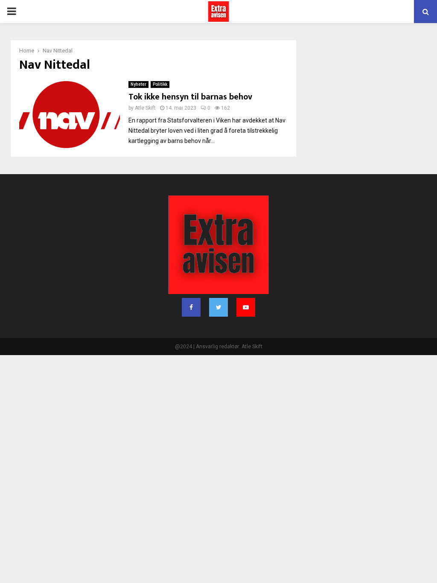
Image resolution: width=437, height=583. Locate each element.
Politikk (160, 84)
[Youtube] (245, 307)
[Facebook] (191, 307)
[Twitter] (218, 307)
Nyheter (138, 84)
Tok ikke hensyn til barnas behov (190, 97)
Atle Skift (145, 108)
